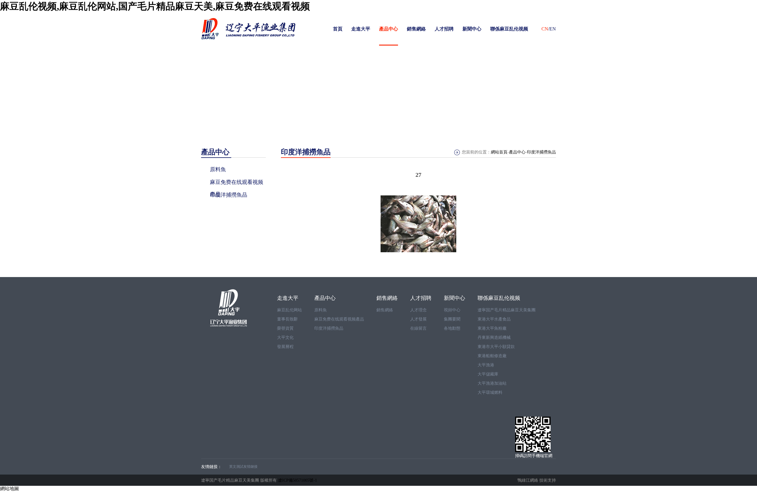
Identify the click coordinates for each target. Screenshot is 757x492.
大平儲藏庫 (488, 374)
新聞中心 (471, 28)
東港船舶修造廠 (492, 356)
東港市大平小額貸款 (496, 346)
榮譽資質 (285, 328)
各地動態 (452, 328)
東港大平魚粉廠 (492, 328)
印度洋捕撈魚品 (541, 152)
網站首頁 (499, 152)
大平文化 (285, 337)
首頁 (337, 28)
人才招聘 (444, 28)
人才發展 (418, 319)
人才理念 (418, 310)
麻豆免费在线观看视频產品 (339, 319)
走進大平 (360, 28)
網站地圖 (9, 488)
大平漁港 (486, 365)
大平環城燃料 (490, 392)
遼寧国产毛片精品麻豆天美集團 (507, 310)
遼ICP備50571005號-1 (297, 480)
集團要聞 (452, 319)
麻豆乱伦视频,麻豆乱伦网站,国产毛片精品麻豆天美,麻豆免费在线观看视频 (155, 6)
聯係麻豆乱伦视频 (509, 28)
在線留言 (418, 328)
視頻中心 (452, 310)
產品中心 (388, 28)
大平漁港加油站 (492, 383)
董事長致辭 (287, 319)
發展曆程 (285, 346)
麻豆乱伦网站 (289, 310)
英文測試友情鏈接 (243, 467)
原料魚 (320, 310)
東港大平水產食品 (494, 319)
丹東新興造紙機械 (494, 337)
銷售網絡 (416, 28)
